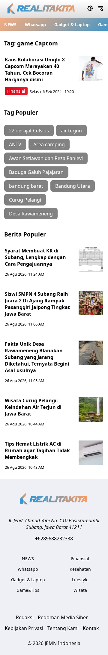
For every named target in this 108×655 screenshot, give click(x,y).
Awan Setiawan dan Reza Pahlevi (46, 158)
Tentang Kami (63, 628)
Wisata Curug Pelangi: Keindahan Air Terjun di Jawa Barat (33, 407)
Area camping (49, 144)
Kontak (91, 628)
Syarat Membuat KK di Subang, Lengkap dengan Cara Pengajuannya (35, 257)
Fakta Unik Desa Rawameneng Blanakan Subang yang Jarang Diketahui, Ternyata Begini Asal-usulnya (37, 357)
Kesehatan (80, 569)
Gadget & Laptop (72, 24)
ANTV (15, 144)
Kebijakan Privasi (24, 628)
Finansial (16, 91)
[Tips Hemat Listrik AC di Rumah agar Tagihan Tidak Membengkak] (91, 452)
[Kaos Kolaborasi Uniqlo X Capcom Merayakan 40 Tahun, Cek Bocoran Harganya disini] (91, 68)
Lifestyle (80, 579)
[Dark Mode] (90, 9)
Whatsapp (35, 24)
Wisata (80, 590)
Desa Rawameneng (31, 213)
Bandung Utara (72, 186)
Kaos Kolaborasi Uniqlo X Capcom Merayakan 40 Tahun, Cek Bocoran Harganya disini (35, 69)
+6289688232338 (54, 538)
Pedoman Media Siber (63, 617)
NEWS (10, 24)
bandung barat (26, 186)
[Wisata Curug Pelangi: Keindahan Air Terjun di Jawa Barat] (91, 409)
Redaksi (25, 617)
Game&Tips (27, 590)
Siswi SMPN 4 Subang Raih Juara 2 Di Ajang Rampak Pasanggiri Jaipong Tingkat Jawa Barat (37, 304)
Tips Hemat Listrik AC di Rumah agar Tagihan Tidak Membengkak (37, 450)
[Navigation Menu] (101, 9)
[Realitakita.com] (41, 9)
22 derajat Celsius (29, 130)
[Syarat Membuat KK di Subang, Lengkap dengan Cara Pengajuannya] (91, 259)
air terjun (71, 130)
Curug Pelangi (25, 199)
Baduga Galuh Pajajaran (36, 172)
